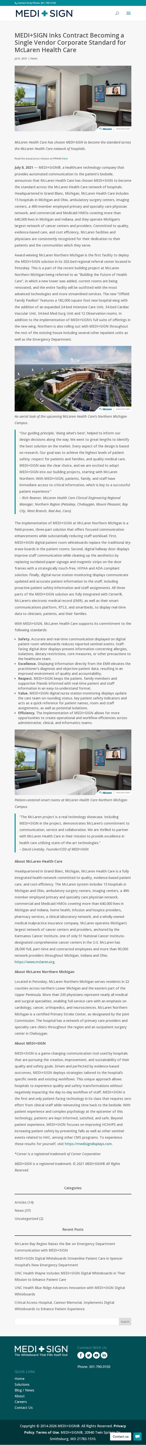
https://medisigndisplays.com (88, 1143)
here (65, 158)
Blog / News (24, 1390)
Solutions (22, 1384)
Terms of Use (47, 1432)
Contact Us (24, 1407)
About (20, 1396)
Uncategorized (26, 1218)
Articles (21, 1202)
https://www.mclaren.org (35, 962)
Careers (21, 1401)
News (33, 58)
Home (20, 1378)
